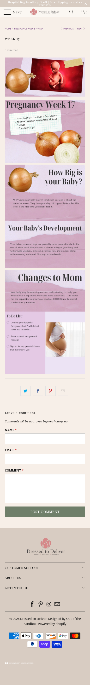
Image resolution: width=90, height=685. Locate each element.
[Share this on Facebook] (38, 391)
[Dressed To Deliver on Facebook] (32, 604)
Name (11, 430)
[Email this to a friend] (63, 391)
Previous (68, 28)
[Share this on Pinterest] (50, 391)
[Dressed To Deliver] (45, 12)
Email (11, 450)
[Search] (73, 12)
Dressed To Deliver (33, 618)
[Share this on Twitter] (25, 391)
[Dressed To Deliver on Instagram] (49, 604)
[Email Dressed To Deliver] (57, 604)
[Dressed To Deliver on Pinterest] (40, 604)
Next (80, 28)
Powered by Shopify (52, 624)
